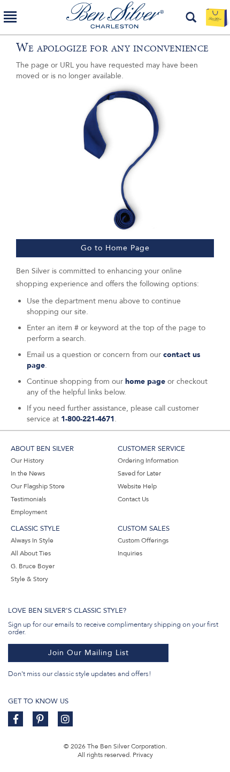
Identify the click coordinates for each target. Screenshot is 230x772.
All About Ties (31, 553)
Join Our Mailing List (88, 653)
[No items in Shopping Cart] (216, 17)
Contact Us (133, 499)
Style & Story (29, 579)
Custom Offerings (143, 540)
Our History (27, 460)
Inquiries (130, 553)
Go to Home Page (115, 248)
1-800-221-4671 (87, 419)
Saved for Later (139, 473)
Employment (29, 512)
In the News (28, 473)
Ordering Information (148, 460)
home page (145, 381)
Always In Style (32, 540)
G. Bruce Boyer (33, 566)
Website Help (137, 486)
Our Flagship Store (38, 486)
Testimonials (28, 499)
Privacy (143, 755)
